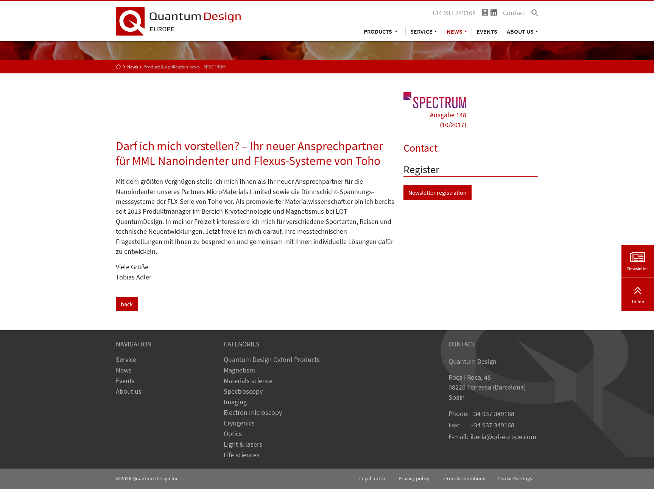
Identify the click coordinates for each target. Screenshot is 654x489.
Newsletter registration (437, 192)
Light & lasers (243, 444)
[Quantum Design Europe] (118, 67)
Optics (233, 434)
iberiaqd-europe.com (503, 437)
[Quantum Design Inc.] (178, 20)
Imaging (235, 402)
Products (378, 31)
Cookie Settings (514, 478)
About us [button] (520, 31)
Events (486, 31)
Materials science (248, 381)
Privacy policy (414, 478)
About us (129, 391)
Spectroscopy (243, 391)
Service (126, 359)
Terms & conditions (463, 478)
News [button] (454, 31)
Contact (514, 13)
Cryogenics (239, 423)
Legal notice (372, 478)
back (127, 304)
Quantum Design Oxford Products (272, 359)
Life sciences (242, 455)
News (124, 370)
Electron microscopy (253, 412)
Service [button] (421, 31)
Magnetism (239, 370)
